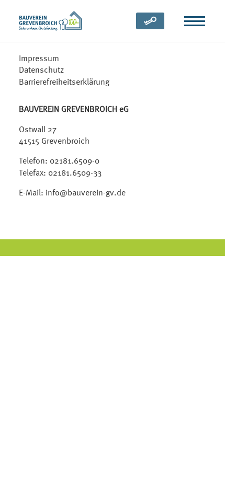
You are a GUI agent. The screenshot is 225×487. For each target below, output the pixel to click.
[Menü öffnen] (194, 20)
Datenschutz (41, 69)
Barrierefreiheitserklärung (64, 81)
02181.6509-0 (74, 160)
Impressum (39, 58)
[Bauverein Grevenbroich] (50, 21)
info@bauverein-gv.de (86, 192)
